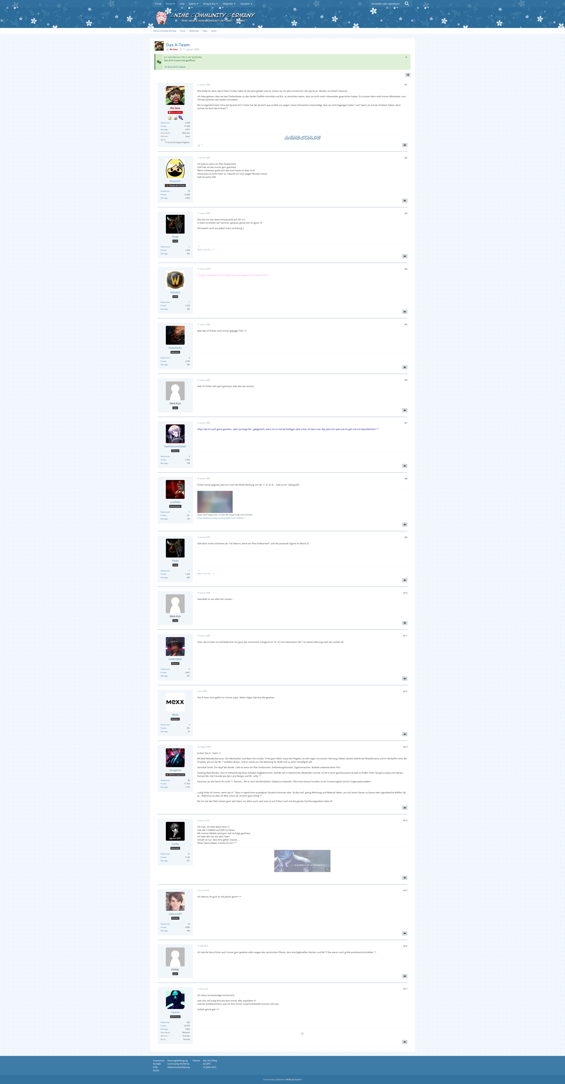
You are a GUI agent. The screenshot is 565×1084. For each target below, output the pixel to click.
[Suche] (407, 3)
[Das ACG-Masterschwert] (180, 117)
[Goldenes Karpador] (175, 117)
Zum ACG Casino (176, 66)
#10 (405, 592)
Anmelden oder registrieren (385, 3)
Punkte (163, 126)
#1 (406, 84)
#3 (406, 213)
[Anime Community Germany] (282, 17)
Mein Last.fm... (204, 249)
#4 (406, 268)
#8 (406, 478)
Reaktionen (165, 123)
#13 (405, 746)
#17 (405, 988)
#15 (405, 890)
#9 (406, 537)
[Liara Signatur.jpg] (302, 861)
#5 (406, 324)
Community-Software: (282, 1079)
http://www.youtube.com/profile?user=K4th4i (220, 517)
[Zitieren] (404, 145)
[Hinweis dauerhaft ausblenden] (406, 57)
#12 (405, 691)
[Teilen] (408, 75)
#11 (405, 635)
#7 (406, 422)
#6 (406, 379)
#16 (405, 946)
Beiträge (164, 129)
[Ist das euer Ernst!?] (169, 117)
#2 (406, 157)
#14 (405, 820)
